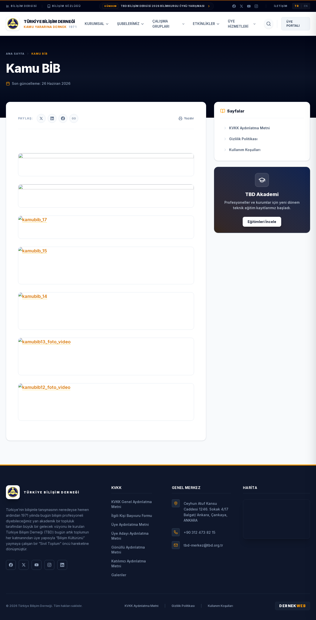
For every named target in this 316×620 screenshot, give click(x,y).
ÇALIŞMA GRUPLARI (160, 23)
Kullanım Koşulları (220, 606)
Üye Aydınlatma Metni (130, 524)
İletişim (280, 5)
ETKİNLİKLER (204, 24)
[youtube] (249, 6)
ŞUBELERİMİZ (128, 24)
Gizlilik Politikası (183, 606)
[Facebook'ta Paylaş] (63, 118)
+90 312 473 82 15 (199, 532)
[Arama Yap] (268, 24)
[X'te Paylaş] (41, 118)
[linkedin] (62, 565)
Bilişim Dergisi (24, 5)
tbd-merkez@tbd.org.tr (203, 545)
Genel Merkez (186, 488)
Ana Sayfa (15, 53)
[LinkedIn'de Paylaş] (52, 118)
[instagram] (256, 6)
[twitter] (241, 6)
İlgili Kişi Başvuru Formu (131, 515)
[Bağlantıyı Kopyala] (73, 118)
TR (297, 5)
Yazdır (189, 118)
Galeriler (118, 575)
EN (306, 5)
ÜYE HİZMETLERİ (238, 23)
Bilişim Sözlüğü (66, 5)
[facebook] (234, 6)
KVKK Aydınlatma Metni (141, 606)
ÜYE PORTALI (293, 23)
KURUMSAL (94, 24)
